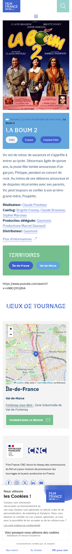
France (29, 140)
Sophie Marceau (15, 215)
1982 (12, 140)
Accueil (15, 119)
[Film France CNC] (11, 6)
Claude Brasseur (52, 210)
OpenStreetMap (45, 382)
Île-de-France (20, 265)
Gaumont (44, 220)
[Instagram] (17, 483)
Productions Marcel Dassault (24, 225)
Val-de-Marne (48, 265)
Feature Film (50, 140)
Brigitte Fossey (27, 210)
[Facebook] (9, 483)
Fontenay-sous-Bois (19, 405)
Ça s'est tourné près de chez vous (41, 119)
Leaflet (19, 382)
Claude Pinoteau (34, 204)
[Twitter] (25, 483)
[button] (35, 354)
